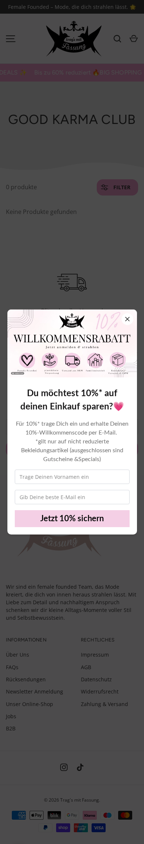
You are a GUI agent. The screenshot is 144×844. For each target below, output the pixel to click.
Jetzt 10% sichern (72, 519)
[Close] (127, 319)
